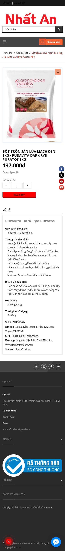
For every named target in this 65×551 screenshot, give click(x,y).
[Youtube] (58, 366)
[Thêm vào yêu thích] (58, 72)
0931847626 (8, 416)
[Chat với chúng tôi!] (56, 542)
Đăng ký (6, 3)
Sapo (19, 547)
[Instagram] (43, 366)
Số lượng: (8, 179)
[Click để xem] (32, 105)
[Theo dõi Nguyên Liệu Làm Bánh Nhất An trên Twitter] (36, 366)
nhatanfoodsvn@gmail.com (16, 429)
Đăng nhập (19, 3)
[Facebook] (51, 366)
